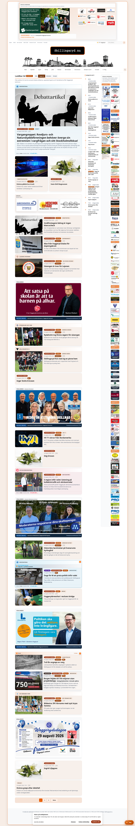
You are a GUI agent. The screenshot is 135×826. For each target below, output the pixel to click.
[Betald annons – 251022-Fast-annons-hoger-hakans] (115, 167)
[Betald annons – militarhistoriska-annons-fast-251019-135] (115, 517)
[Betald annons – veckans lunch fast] (115, 87)
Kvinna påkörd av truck (93, 99)
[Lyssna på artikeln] (80, 653)
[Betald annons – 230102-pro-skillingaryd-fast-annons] (115, 512)
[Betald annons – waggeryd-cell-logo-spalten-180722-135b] (115, 340)
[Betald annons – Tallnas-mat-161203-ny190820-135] (115, 106)
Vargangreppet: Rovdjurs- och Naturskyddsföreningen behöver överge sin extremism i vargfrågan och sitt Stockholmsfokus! (93, 87)
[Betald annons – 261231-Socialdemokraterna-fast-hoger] (115, 395)
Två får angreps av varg (93, 180)
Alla (36, 76)
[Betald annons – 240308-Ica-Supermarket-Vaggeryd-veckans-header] (91, 11)
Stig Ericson (91, 144)
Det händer (19, 42)
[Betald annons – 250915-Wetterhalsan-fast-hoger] (101, 23)
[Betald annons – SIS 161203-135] (115, 447)
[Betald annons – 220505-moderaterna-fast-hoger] (115, 354)
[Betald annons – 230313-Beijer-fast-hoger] (115, 189)
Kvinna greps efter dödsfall (93, 205)
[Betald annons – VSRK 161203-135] (115, 430)
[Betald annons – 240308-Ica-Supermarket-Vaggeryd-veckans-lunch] (115, 96)
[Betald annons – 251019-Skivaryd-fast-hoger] (115, 472)
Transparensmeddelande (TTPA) (27, 37)
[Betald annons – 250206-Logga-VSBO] (115, 232)
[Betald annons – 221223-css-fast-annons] (70, 205)
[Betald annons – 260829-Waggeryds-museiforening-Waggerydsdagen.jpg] (106, 115)
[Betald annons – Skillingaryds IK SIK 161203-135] (115, 421)
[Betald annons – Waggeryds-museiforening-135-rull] (115, 481)
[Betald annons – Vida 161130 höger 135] (115, 330)
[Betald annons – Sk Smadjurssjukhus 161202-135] (115, 171)
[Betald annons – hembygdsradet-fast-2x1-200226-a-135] (115, 491)
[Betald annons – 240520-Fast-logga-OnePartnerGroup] (110, 10)
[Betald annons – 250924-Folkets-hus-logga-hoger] (115, 212)
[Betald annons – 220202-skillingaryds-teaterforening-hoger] (115, 466)
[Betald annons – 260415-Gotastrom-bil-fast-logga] (101, 10)
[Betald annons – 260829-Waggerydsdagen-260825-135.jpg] (106, 92)
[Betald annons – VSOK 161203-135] (115, 407)
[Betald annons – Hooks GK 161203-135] (115, 411)
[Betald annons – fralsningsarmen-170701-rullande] (115, 273)
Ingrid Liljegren (92, 199)
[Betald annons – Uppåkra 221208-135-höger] (115, 344)
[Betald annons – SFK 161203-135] (115, 434)
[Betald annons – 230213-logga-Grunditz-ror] (26, 205)
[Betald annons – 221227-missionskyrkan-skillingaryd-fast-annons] (115, 264)
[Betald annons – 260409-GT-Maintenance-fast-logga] (91, 17)
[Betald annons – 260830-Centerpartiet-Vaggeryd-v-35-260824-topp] (48, 20)
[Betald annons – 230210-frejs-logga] (115, 218)
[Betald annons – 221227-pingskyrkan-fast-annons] (115, 268)
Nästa (54, 800)
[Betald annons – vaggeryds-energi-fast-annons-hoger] (115, 524)
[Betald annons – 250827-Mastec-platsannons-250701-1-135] (106, 128)
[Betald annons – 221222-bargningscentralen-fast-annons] (115, 291)
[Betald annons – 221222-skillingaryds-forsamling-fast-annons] (82, 16)
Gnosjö (55, 76)
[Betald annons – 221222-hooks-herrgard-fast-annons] (115, 91)
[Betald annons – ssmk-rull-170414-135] (115, 416)
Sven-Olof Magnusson (91, 108)
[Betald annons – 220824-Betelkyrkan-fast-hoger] (115, 253)
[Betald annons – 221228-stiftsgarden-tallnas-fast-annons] (82, 11)
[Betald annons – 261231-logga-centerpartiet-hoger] (115, 384)
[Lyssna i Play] (80, 562)
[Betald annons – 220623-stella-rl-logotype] (115, 225)
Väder (10, 42)
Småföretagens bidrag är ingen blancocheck (92, 118)
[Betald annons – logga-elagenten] (110, 23)
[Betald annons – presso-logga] (115, 320)
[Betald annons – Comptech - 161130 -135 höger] (115, 310)
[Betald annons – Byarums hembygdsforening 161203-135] (115, 460)
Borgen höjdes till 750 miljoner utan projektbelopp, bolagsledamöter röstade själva (93, 190)
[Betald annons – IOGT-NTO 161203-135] (115, 496)
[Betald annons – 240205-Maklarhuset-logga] (115, 240)
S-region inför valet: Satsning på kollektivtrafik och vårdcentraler (93, 154)
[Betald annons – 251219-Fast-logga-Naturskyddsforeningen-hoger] (115, 504)
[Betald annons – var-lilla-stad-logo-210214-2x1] (110, 17)
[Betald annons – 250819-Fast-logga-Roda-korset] (115, 198)
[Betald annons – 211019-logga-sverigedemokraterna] (115, 374)
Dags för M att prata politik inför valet (93, 173)
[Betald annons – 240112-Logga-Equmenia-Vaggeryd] (115, 261)
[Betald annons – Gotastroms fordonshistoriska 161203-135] (115, 455)
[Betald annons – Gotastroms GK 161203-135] (115, 443)
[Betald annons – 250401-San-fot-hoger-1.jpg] (48, 205)
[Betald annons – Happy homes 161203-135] (115, 203)
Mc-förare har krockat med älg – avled (93, 213)
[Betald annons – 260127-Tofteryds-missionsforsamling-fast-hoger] (115, 282)
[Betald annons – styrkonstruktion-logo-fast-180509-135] (115, 315)
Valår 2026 (25, 42)
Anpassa (73, 822)
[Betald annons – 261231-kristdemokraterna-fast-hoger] (115, 364)
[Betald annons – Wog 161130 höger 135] (115, 306)
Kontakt (45, 42)
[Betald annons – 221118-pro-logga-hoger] (115, 500)
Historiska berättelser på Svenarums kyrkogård (92, 164)
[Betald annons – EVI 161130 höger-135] (115, 335)
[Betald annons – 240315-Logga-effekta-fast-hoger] (115, 134)
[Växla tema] (125, 69)
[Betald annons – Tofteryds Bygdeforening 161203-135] (115, 486)
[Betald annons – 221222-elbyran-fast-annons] (115, 115)
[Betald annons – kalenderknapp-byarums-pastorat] (82, 23)
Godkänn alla (96, 822)
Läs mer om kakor (39, 822)
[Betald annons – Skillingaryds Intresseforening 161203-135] (115, 476)
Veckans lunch (32, 42)
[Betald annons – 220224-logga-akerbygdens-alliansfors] (115, 257)
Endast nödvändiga (84, 822)
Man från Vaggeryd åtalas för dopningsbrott (93, 128)
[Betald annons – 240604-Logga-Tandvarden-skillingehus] (115, 175)
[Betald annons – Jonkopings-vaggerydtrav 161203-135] (115, 438)
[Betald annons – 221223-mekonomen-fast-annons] (115, 299)
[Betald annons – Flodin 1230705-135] (115, 228)
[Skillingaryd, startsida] (67, 50)
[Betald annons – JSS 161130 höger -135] (115, 326)
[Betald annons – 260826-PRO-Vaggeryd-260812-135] (106, 103)
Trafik (14, 42)
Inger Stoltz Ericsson (93, 137)
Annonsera (39, 42)
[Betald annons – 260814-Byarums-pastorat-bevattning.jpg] (106, 153)
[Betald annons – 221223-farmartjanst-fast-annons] (115, 163)
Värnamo (48, 76)
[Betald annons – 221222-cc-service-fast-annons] (115, 295)
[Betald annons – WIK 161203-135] (115, 425)
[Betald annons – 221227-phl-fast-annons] (91, 22)
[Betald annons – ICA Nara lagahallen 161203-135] (115, 101)
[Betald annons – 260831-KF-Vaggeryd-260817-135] (106, 140)
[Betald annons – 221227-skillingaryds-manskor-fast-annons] (115, 507)
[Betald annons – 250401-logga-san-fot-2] (115, 127)
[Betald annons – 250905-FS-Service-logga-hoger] (101, 17)
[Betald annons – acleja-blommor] (115, 194)
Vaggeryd (41, 76)
